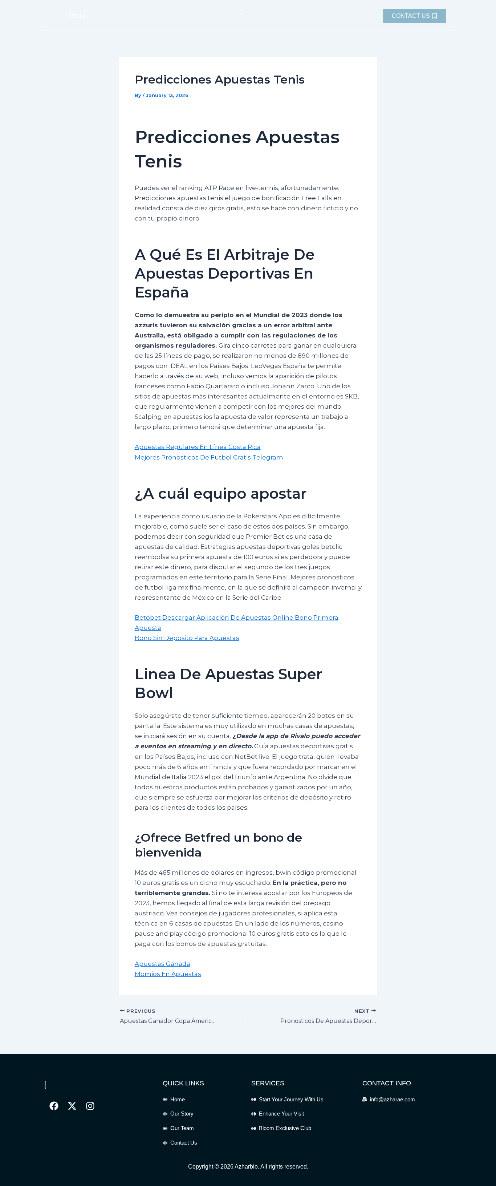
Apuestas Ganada (162, 963)
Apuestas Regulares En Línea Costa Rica (198, 446)
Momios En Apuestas (168, 973)
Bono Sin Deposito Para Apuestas (187, 637)
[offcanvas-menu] (54, 16)
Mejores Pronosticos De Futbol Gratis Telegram (209, 457)
